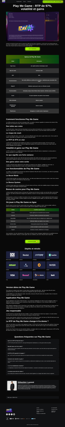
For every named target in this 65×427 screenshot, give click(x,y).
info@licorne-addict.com (53, 411)
